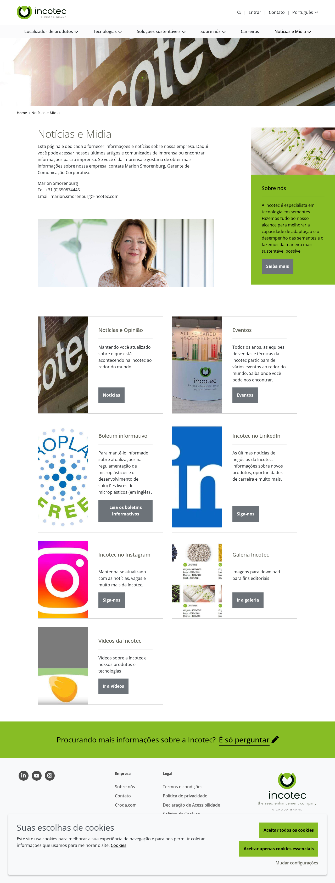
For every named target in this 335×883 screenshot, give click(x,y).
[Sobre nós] (293, 151)
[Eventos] (197, 364)
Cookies (118, 845)
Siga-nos (245, 514)
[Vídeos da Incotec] (63, 665)
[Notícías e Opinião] (63, 364)
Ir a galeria (248, 600)
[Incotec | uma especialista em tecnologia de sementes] (42, 12)
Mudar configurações (297, 863)
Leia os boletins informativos (125, 510)
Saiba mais (277, 266)
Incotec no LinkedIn (256, 435)
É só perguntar (244, 740)
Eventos (242, 330)
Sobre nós (274, 188)
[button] (51, 31)
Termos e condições (183, 787)
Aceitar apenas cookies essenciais (279, 849)
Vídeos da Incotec (119, 640)
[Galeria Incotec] (197, 579)
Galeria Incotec (250, 554)
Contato (123, 796)
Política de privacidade (185, 796)
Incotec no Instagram (124, 554)
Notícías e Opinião (120, 330)
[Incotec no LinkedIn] (197, 477)
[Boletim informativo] (63, 477)
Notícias (111, 395)
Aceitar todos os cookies (289, 830)
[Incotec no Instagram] (63, 579)
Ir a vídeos (113, 686)
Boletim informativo (122, 435)
